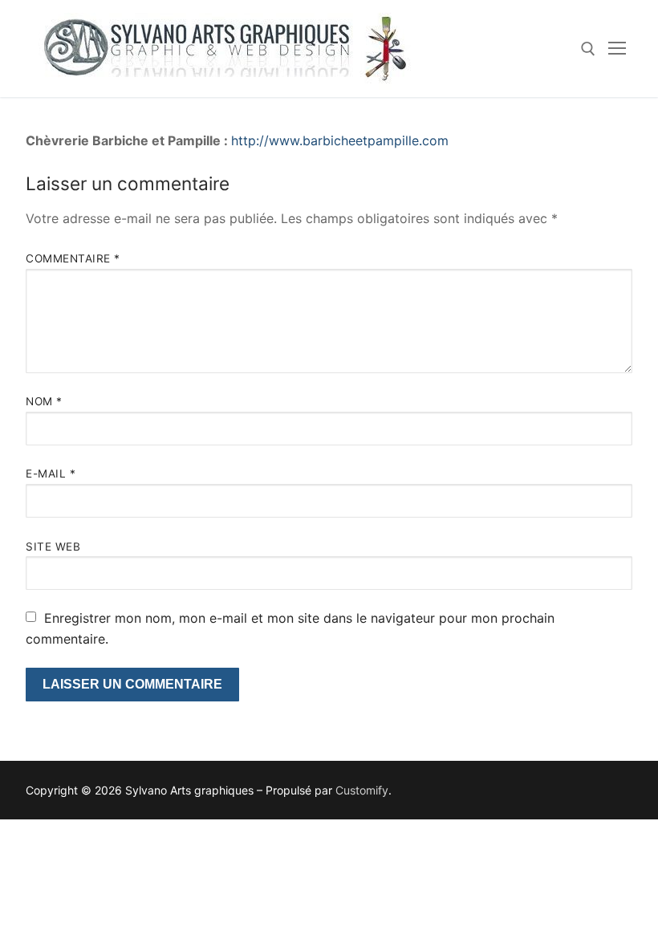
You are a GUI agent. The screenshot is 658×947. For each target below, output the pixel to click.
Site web (53, 546)
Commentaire (73, 258)
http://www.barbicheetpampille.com (340, 140)
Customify (361, 790)
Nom (44, 401)
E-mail (50, 473)
